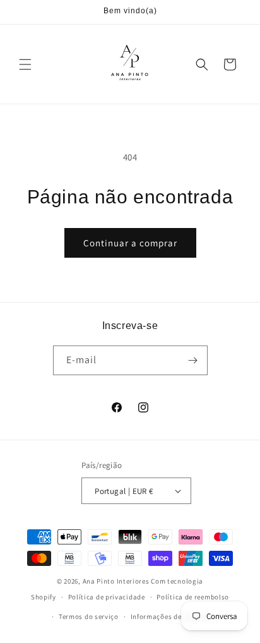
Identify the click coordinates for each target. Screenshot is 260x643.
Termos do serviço (89, 616)
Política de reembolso (193, 596)
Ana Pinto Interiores (116, 581)
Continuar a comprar (130, 243)
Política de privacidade (106, 596)
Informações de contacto (172, 616)
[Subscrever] (193, 360)
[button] (25, 64)
